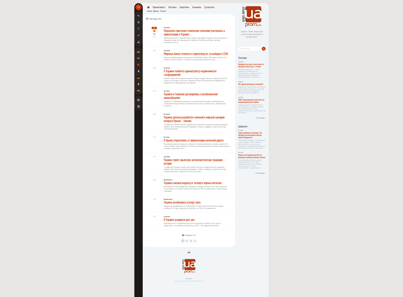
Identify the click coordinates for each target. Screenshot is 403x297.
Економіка (196, 7)
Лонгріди (163, 11)
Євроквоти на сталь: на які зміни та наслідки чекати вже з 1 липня (251, 65)
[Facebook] (138, 100)
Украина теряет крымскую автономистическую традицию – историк (194, 162)
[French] (138, 71)
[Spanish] (138, 90)
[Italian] (138, 84)
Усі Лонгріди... (261, 118)
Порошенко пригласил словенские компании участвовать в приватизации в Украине (194, 32)
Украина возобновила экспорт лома (182, 202)
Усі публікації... (260, 173)
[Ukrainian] (138, 51)
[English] (138, 58)
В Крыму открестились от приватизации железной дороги (193, 140)
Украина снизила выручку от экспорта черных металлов (192, 183)
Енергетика (184, 7)
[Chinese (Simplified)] (138, 64)
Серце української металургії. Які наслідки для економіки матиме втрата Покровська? (250, 135)
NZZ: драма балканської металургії (250, 84)
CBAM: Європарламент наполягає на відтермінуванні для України (251, 101)
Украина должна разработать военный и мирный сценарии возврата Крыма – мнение (194, 119)
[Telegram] (138, 106)
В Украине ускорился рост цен (179, 220)
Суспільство (209, 7)
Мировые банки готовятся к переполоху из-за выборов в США (196, 54)
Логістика (172, 7)
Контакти (189, 278)
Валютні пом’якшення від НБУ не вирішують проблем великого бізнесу (251, 156)
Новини (149, 11)
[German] (138, 77)
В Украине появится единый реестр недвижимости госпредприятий (190, 73)
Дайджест (156, 11)
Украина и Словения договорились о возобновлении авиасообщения (191, 96)
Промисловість (159, 7)
